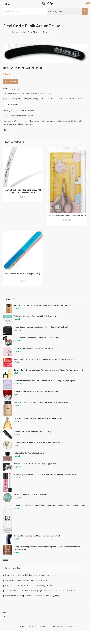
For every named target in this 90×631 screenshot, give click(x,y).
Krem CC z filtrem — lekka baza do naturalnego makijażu (29, 585)
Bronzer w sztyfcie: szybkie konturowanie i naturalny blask (30, 575)
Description (12, 105)
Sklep (4, 612)
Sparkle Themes (68, 627)
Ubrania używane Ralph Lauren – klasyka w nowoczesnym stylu (32, 596)
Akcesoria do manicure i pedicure (27, 94)
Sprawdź (13, 81)
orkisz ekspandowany (17, 98)
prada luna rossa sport (50, 98)
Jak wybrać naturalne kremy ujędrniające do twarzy (27, 580)
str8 (80, 98)
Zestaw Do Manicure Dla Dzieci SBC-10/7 (67, 216)
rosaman (65, 98)
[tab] (12, 104)
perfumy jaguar (33, 98)
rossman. (74, 98)
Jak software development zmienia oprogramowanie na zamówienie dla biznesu (40, 590)
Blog (4, 616)
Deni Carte (46, 94)
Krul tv (47, 3)
